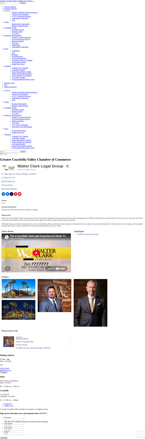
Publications (16, 45)
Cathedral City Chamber (20, 68)
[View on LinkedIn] (3, 195)
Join (5, 85)
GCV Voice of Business (20, 125)
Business (15, 54)
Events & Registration (19, 104)
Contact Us (8, 404)
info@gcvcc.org (5, 370)
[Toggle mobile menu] (34, 1)
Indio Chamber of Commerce (22, 75)
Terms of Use (8, 405)
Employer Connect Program (21, 37)
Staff (13, 20)
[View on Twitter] (11, 195)
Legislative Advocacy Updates (22, 60)
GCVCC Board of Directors (21, 16)
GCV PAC (15, 33)
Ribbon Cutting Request (20, 26)
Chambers (7, 66)
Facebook (7, 417)
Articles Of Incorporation (20, 14)
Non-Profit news (17, 56)
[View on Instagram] (15, 195)
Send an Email (21, 345)
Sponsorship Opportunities (21, 24)
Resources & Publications (12, 35)
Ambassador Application (20, 18)
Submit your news (18, 132)
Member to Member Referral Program (24, 12)
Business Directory (10, 9)
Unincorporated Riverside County (23, 79)
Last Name (8, 428)
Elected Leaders (17, 32)
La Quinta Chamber (18, 77)
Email (6, 432)
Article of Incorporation (20, 94)
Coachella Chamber (18, 70)
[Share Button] (67, 166)
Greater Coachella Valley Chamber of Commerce (16, 1)
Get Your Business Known (21, 39)
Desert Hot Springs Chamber (21, 72)
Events (6, 22)
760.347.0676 (4, 368)
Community (16, 51)
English (4, 154)
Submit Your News (18, 64)
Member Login (9, 83)
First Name (8, 423)
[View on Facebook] (7, 195)
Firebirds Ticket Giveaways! (87, 234)
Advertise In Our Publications (22, 127)
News (6, 49)
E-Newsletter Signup (19, 62)
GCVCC (7, 10)
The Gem (15, 43)
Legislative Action (10, 28)
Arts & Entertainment (19, 58)
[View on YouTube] (19, 195)
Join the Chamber (10, 7)
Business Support (18, 41)
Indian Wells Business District (22, 74)
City (13, 53)
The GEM (15, 123)
